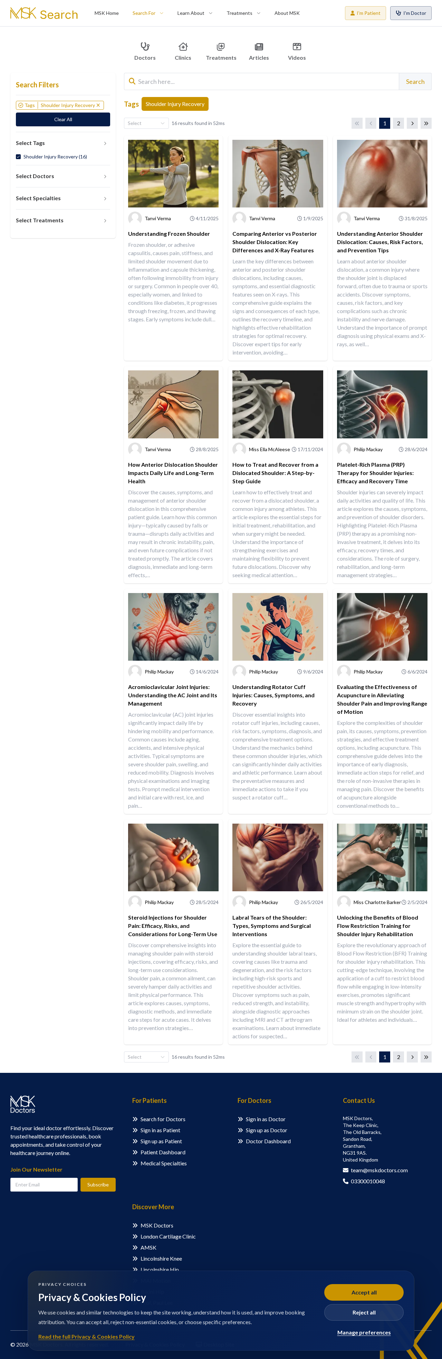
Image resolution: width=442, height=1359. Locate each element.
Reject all (364, 1312)
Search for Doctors (163, 1119)
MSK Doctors (157, 1225)
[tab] (63, 143)
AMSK (148, 1247)
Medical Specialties (164, 1163)
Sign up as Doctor (266, 1130)
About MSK (287, 13)
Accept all (364, 1292)
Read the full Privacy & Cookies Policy (86, 1336)
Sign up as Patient (161, 1141)
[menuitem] (107, 13)
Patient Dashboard (163, 1152)
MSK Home (107, 13)
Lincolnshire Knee (161, 1258)
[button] (63, 143)
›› (426, 123)
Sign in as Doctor (266, 1119)
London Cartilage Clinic (168, 1236)
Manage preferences (364, 1332)
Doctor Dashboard (268, 1141)
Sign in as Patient (160, 1130)
